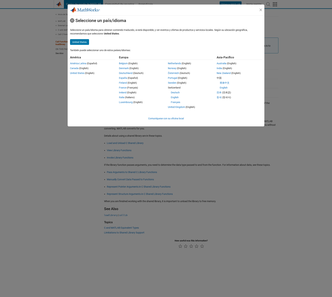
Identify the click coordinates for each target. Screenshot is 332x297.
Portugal (172, 78)
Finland (123, 82)
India (219, 68)
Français (175, 102)
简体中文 (224, 82)
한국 (219, 97)
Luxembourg (126, 102)
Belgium (123, 63)
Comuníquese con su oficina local (166, 118)
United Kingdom (176, 107)
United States (77, 73)
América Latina (78, 63)
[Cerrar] (260, 9)
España (123, 78)
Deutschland (125, 73)
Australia (221, 63)
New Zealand (224, 73)
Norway (172, 68)
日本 (219, 92)
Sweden (172, 82)
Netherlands (174, 63)
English (175, 97)
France (122, 87)
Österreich (173, 73)
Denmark (124, 68)
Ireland (122, 92)
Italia (121, 97)
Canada (74, 68)
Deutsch (175, 92)
